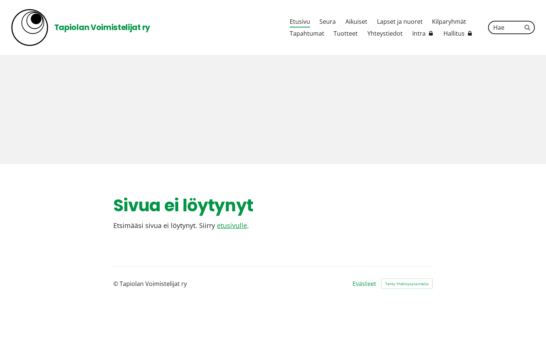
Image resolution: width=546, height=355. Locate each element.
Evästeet (364, 284)
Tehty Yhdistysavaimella (407, 283)
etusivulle (232, 225)
